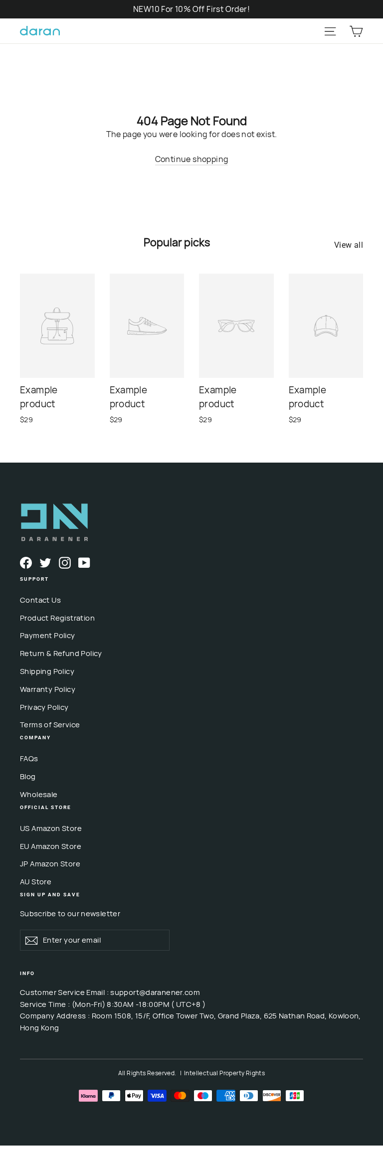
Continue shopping (191, 159)
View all (348, 245)
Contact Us (40, 600)
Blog (28, 776)
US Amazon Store (51, 828)
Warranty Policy (47, 689)
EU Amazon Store (50, 846)
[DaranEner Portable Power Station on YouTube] (84, 562)
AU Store (35, 881)
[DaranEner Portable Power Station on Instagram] (65, 562)
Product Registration (57, 618)
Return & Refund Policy (61, 653)
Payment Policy (47, 635)
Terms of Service (50, 724)
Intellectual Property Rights (224, 1073)
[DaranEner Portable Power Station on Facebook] (26, 562)
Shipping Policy (47, 671)
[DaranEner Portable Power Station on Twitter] (45, 562)
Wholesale (39, 794)
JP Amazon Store (50, 863)
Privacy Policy (44, 707)
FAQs (29, 758)
